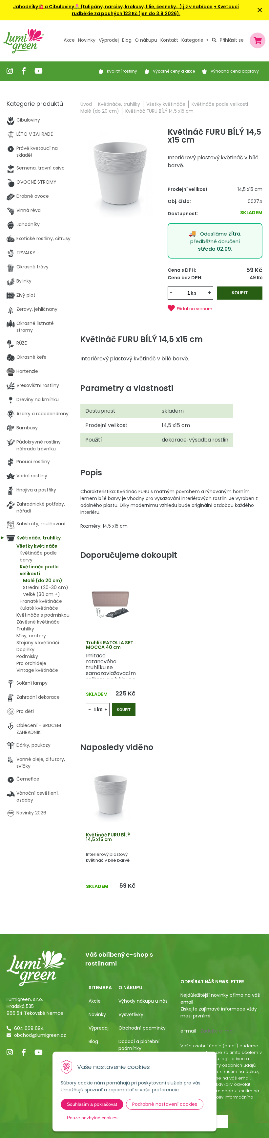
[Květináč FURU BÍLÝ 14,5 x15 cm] (120, 174)
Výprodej (109, 40)
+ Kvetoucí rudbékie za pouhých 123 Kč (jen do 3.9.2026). (155, 10)
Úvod (86, 104)
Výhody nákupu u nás (143, 1001)
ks (194, 292)
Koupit (240, 292)
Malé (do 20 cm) (99, 111)
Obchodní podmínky (142, 1028)
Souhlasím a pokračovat (92, 1104)
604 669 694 (29, 1028)
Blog (93, 1041)
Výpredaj (99, 1028)
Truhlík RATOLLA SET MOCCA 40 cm (109, 644)
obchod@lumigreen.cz (40, 1035)
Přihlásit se (232, 40)
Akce (69, 40)
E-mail (188, 1031)
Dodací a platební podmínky (138, 1045)
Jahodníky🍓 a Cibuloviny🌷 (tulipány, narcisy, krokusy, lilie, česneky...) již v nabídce (113, 6)
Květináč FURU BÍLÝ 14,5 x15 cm (108, 837)
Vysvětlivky (130, 1014)
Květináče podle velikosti (220, 104)
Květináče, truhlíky (119, 104)
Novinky (86, 40)
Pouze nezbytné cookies (92, 1117)
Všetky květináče (165, 104)
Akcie (95, 1001)
